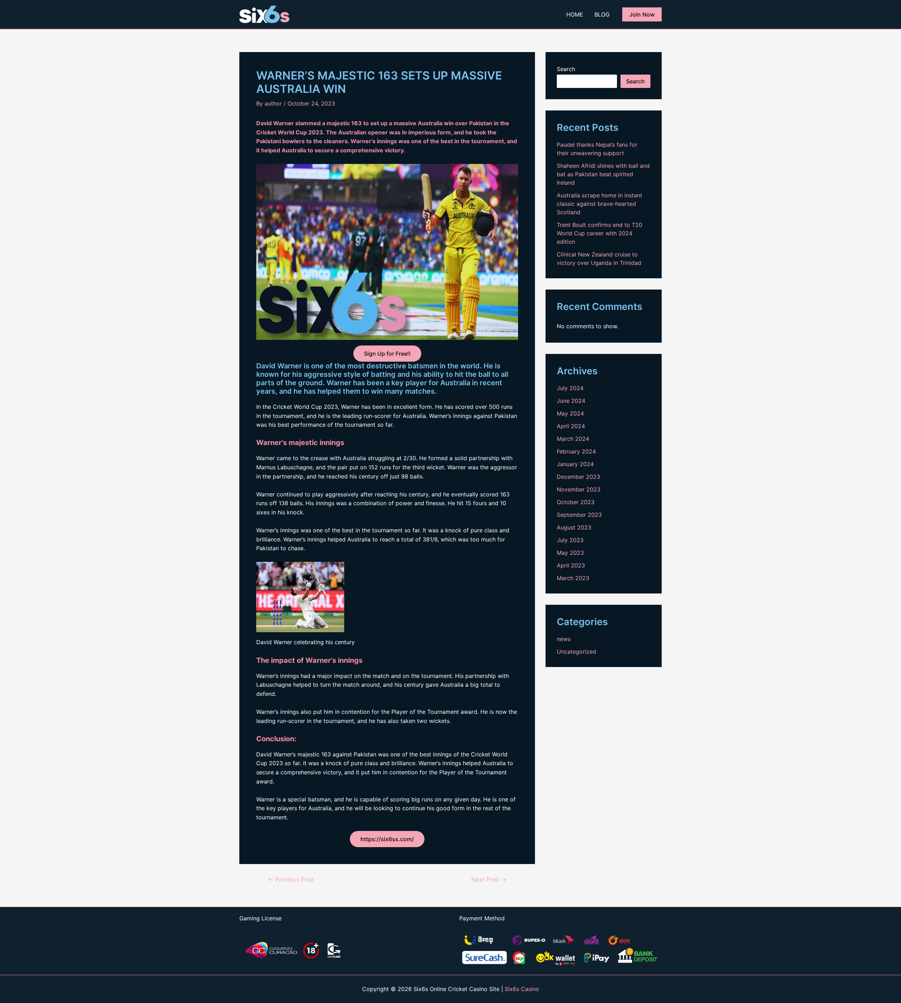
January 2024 (575, 464)
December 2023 (578, 476)
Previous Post (291, 879)
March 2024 (573, 438)
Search (566, 68)
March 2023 (573, 578)
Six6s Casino (522, 988)
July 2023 (570, 540)
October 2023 (575, 502)
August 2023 (574, 527)
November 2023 (578, 489)
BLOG (602, 14)
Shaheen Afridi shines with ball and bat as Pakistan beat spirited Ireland (603, 174)
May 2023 (570, 552)
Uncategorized (576, 651)
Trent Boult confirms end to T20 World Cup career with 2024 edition (599, 233)
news (564, 638)
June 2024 (571, 400)
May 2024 (570, 413)
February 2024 (576, 451)
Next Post (488, 879)
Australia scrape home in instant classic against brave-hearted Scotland (599, 204)
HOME (574, 14)
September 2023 (579, 514)
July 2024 (570, 388)
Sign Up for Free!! (387, 353)
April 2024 (571, 426)
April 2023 (571, 565)
